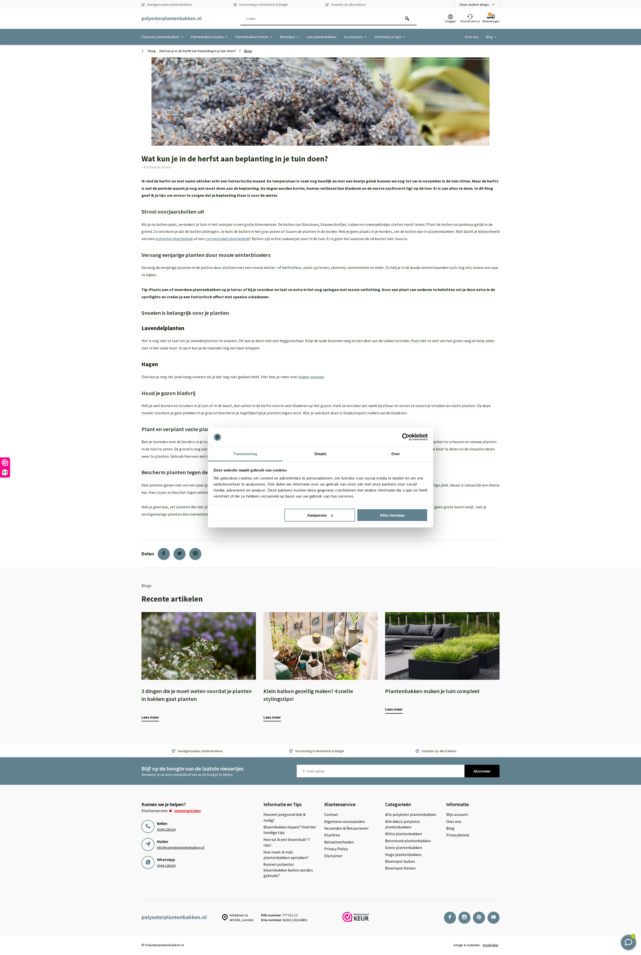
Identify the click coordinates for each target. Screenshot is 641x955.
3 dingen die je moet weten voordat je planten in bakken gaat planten (196, 695)
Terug (151, 51)
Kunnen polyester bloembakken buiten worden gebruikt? (288, 870)
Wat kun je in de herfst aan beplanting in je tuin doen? (197, 51)
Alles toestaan (392, 515)
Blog (489, 37)
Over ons (471, 37)
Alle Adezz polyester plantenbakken (402, 824)
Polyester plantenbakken (160, 37)
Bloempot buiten (400, 861)
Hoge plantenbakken (403, 854)
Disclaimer (333, 855)
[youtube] (494, 918)
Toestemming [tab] (245, 453)
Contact (331, 814)
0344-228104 (166, 829)
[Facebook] (164, 554)
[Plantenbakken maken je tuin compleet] (442, 646)
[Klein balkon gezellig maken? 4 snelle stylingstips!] (320, 646)
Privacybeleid (457, 834)
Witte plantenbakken (403, 833)
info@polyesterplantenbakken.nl (180, 847)
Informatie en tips (388, 37)
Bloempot (287, 37)
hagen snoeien (311, 376)
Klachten (332, 834)
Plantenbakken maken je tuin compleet (432, 691)
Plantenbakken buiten (207, 37)
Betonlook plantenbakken (408, 840)
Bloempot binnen (400, 868)
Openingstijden (187, 810)
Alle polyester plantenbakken (410, 814)
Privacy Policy (336, 848)
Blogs (248, 51)
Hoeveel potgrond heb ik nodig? (284, 817)
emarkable (490, 945)
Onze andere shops (474, 4)
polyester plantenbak (174, 238)
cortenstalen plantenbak (227, 238)
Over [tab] (395, 453)
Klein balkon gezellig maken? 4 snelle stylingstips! (308, 695)
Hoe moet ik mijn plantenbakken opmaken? (285, 854)
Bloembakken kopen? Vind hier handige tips (289, 829)
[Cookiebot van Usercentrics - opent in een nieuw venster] (406, 437)
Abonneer (482, 771)
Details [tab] (320, 453)
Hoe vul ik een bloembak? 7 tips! (286, 842)
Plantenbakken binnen (251, 37)
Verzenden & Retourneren (346, 828)
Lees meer (150, 717)
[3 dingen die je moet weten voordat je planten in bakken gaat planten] (198, 646)
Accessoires (353, 37)
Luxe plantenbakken (322, 37)
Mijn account (457, 814)
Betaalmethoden (339, 841)
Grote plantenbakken (403, 847)
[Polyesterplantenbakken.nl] (171, 18)
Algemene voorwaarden (344, 821)
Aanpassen (317, 515)
